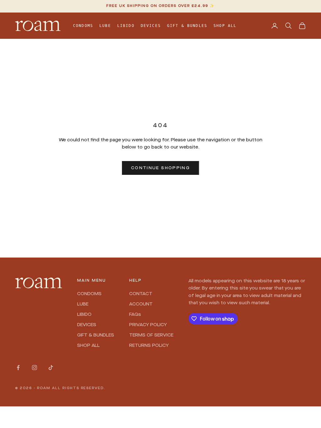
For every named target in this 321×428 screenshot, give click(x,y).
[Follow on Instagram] (34, 367)
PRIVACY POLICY (148, 325)
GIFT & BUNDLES (187, 25)
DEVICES (151, 25)
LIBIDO (125, 25)
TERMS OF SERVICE (151, 335)
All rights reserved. (79, 388)
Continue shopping (160, 168)
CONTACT (140, 294)
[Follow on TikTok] (51, 367)
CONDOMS (83, 25)
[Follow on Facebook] (18, 367)
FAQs (135, 314)
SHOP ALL (224, 25)
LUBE (105, 25)
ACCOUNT (141, 304)
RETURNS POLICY (149, 345)
